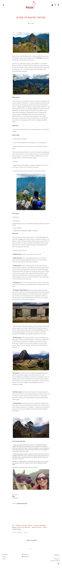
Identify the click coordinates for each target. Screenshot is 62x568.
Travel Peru (16, 529)
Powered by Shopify (55, 560)
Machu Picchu (37, 527)
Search (4, 558)
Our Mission (5, 554)
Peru (45, 527)
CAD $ (56, 555)
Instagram (26, 556)
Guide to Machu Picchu (24, 525)
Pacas (58, 558)
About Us (4, 556)
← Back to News (31, 540)
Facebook (26, 554)
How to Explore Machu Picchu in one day (29, 526)
